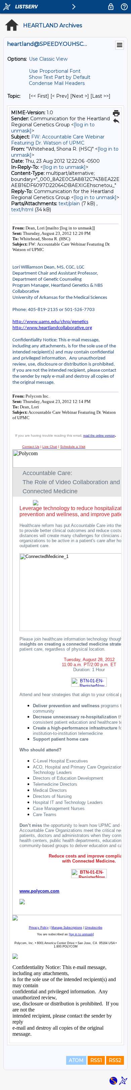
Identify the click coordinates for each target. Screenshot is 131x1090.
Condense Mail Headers (57, 83)
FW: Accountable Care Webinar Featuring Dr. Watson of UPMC (57, 140)
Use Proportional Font (55, 71)
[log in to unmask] (64, 167)
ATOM (76, 1060)
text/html (22, 210)
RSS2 (115, 1060)
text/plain (69, 203)
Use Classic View (48, 59)
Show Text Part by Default (59, 77)
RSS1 (96, 1060)
